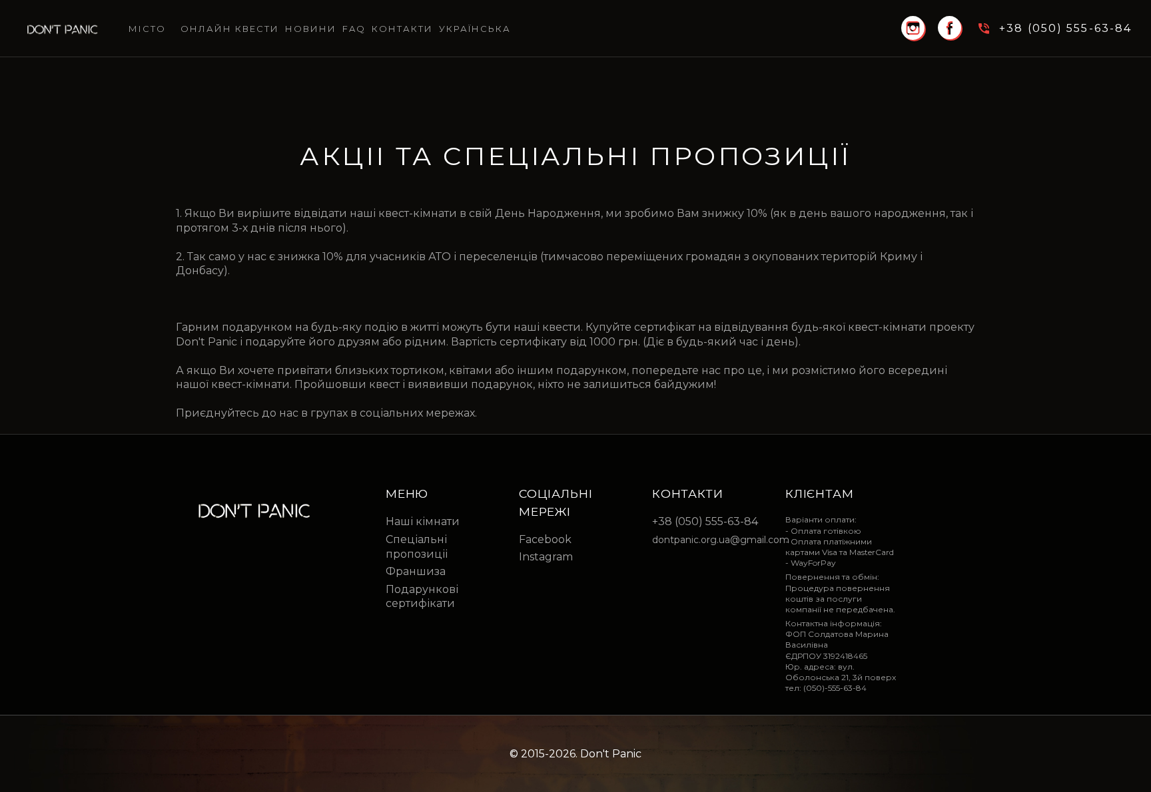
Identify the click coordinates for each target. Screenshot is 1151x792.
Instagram (546, 556)
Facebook (545, 539)
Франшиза (416, 571)
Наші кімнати (423, 521)
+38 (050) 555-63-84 (705, 521)
